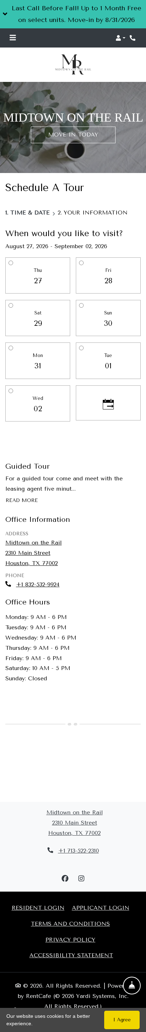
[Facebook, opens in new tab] (65, 879)
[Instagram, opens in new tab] (81, 879)
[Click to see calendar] (108, 402)
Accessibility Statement (71, 955)
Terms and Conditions (70, 923)
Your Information (96, 212)
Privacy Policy (70, 939)
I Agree (122, 1020)
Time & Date (30, 212)
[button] (73, 14)
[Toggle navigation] (13, 38)
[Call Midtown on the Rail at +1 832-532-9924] (133, 38)
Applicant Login (100, 907)
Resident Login (38, 907)
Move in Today (73, 134)
